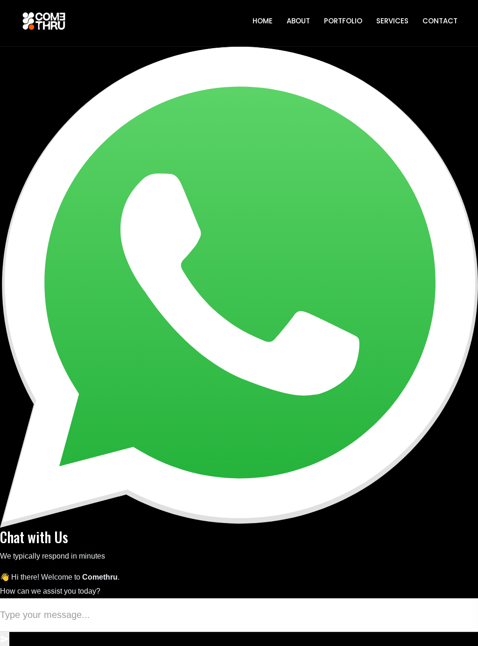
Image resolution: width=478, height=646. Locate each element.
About (298, 21)
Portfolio (343, 21)
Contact (439, 21)
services (392, 21)
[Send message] (4, 639)
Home (263, 21)
